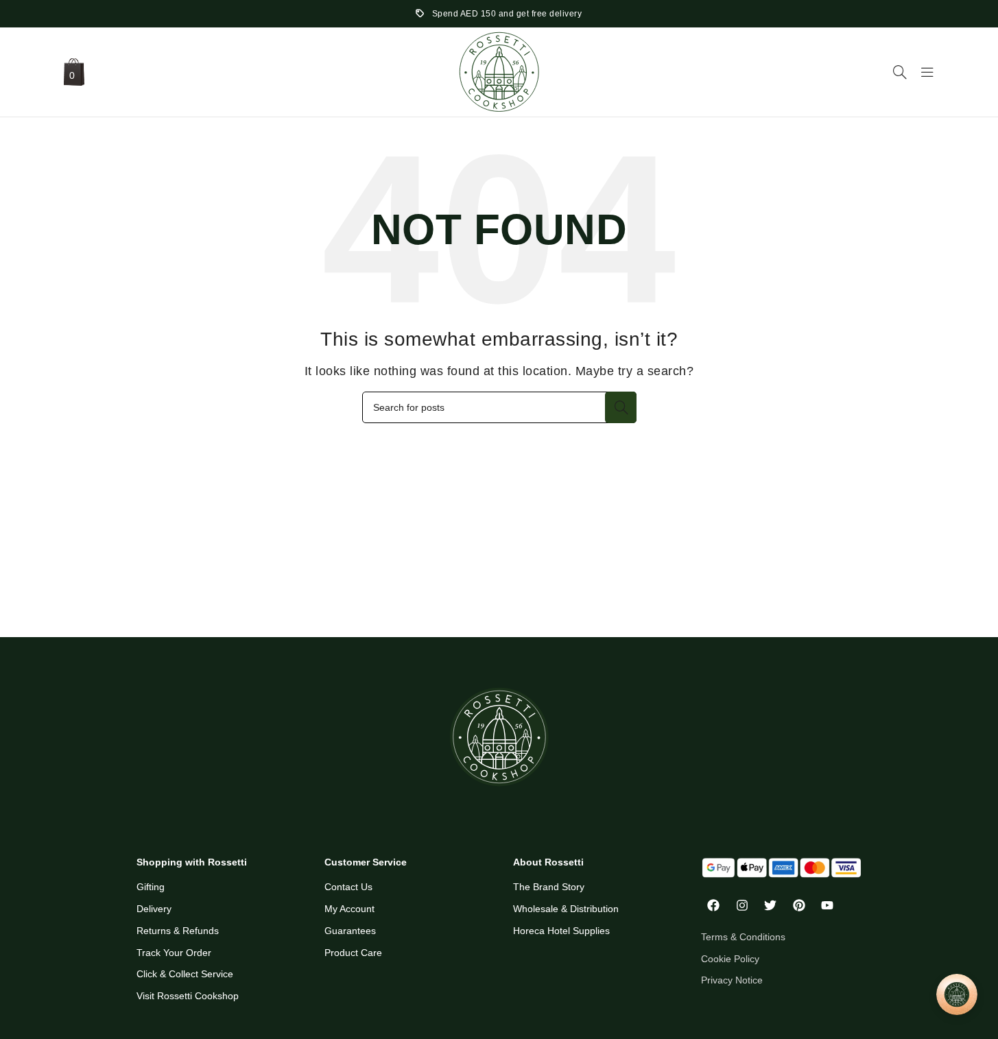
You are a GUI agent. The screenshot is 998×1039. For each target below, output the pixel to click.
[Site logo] (499, 71)
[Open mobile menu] (928, 72)
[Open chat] (956, 994)
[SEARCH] (621, 407)
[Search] (900, 72)
